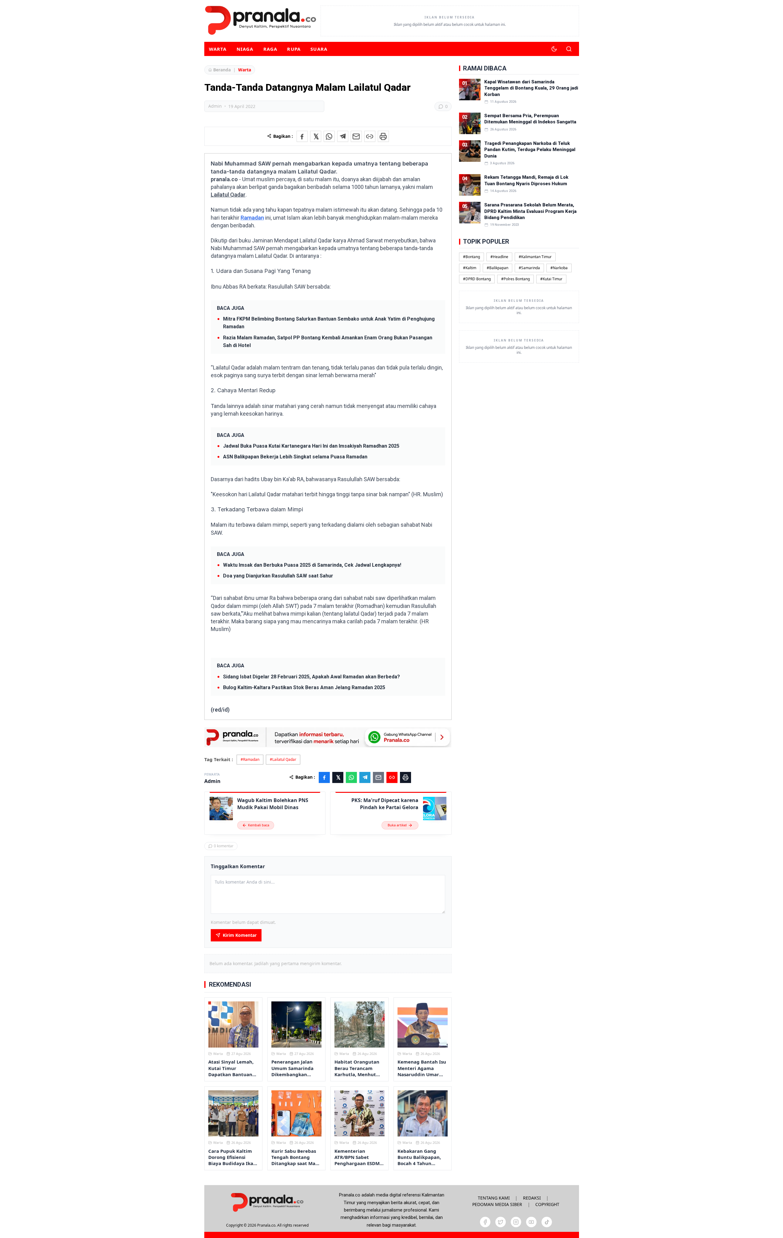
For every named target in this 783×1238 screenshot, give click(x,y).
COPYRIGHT (547, 1204)
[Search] (568, 48)
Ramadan (252, 217)
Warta (218, 49)
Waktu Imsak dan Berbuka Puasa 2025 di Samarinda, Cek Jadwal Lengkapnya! (312, 565)
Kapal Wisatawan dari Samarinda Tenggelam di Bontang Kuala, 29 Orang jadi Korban (531, 88)
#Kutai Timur (551, 279)
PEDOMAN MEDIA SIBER (497, 1204)
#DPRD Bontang (477, 279)
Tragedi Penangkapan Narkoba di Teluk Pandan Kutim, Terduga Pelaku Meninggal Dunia (529, 150)
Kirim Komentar (240, 935)
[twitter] (500, 1222)
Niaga (245, 49)
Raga (270, 49)
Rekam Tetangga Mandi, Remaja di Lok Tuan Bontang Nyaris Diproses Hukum (526, 180)
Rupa (294, 49)
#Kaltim (469, 267)
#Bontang (471, 256)
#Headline (499, 256)
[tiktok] (546, 1222)
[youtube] (531, 1222)
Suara (318, 49)
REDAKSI (532, 1198)
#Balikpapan (497, 267)
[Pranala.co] (267, 1202)
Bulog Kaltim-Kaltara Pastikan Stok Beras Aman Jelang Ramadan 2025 (304, 687)
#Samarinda (529, 267)
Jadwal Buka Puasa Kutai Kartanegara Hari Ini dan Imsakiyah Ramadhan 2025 (311, 446)
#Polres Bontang (515, 279)
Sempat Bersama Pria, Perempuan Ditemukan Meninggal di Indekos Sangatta (530, 119)
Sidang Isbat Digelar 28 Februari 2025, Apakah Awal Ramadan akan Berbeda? (311, 677)
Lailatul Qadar (228, 194)
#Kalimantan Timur (535, 256)
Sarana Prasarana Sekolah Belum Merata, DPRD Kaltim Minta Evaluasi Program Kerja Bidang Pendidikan (530, 211)
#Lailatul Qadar (283, 759)
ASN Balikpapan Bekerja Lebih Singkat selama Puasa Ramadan (295, 457)
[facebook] (485, 1222)
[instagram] (516, 1222)
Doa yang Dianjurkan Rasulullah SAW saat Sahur (278, 576)
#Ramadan (250, 759)
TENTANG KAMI (494, 1198)
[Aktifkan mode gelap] (554, 48)
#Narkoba (559, 267)
